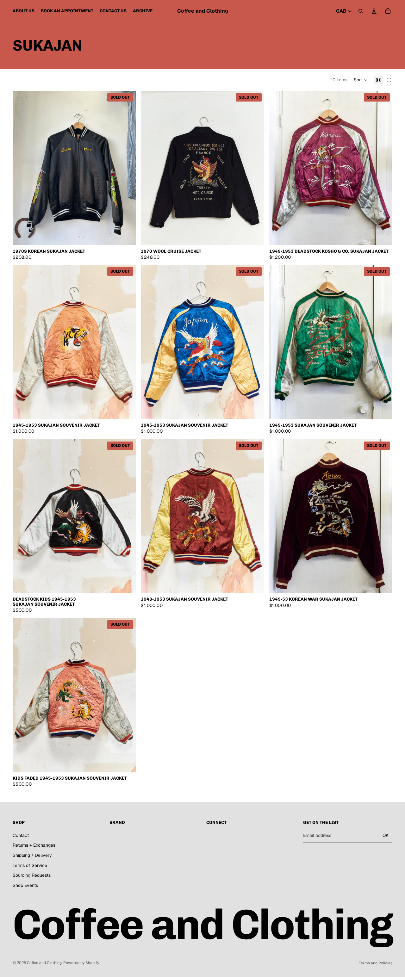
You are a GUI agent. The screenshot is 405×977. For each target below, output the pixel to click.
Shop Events (25, 885)
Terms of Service (30, 865)
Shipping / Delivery (32, 855)
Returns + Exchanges (34, 845)
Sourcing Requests (32, 875)
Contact (21, 835)
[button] (361, 80)
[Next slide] (126, 168)
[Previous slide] (22, 168)
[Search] (361, 11)
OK (386, 835)
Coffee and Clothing (44, 962)
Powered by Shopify (81, 962)
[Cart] (388, 11)
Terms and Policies (375, 963)
